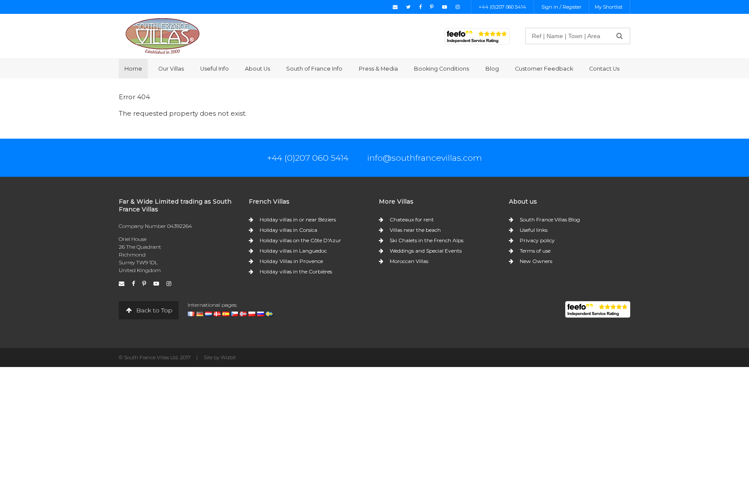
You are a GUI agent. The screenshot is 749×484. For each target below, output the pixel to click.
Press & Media (378, 68)
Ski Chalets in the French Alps (426, 240)
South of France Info (314, 68)
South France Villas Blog (550, 219)
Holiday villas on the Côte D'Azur (300, 240)
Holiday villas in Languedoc (293, 250)
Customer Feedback (544, 68)
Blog (492, 68)
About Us (257, 68)
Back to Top (153, 310)
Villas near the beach (415, 230)
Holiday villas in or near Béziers (298, 219)
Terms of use (535, 250)
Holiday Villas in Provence (291, 261)
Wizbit (228, 357)
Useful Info (214, 68)
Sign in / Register (561, 7)
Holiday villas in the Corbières (296, 271)
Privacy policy (537, 240)
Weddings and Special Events (426, 250)
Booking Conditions (441, 68)
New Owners (536, 261)
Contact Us (604, 68)
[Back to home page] (162, 35)
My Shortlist (608, 7)
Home (133, 68)
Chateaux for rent (412, 219)
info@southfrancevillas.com (424, 158)
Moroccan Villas (409, 261)
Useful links (533, 230)
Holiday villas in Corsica (288, 230)
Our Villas (171, 68)
